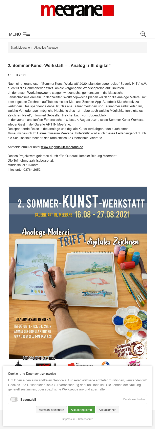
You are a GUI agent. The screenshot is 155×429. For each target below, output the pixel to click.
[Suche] (143, 34)
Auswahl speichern (51, 409)
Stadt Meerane (20, 47)
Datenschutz (85, 419)
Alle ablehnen (107, 409)
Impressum (68, 419)
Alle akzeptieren (81, 409)
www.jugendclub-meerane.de (62, 146)
